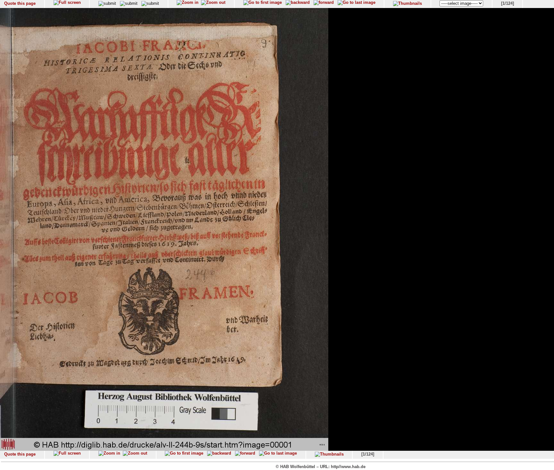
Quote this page (20, 3)
